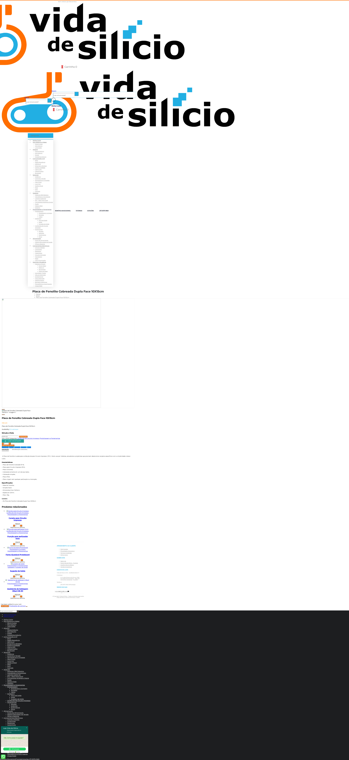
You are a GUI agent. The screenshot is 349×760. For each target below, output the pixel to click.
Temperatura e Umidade (42, 180)
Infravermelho (39, 171)
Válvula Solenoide (40, 275)
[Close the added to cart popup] (26, 606)
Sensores (36, 175)
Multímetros (42, 235)
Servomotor (42, 269)
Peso (36, 187)
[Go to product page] (18, 511)
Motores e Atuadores (39, 262)
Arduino (35, 149)
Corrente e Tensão (40, 178)
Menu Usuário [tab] (9, 616)
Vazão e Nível (39, 186)
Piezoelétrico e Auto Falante (43, 284)
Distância (38, 177)
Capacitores (38, 253)
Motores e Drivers (40, 264)
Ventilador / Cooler (40, 273)
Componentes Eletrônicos (41, 246)
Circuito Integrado (40, 255)
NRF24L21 (38, 164)
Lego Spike (38, 147)
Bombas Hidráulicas (41, 282)
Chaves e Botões (40, 247)
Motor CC (41, 267)
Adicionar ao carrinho (8, 445)
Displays (37, 207)
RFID (36, 160)
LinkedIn (17, 447)
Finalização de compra (17, 606)
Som (36, 189)
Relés (36, 258)
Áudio (37, 204)
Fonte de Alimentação (41, 240)
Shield (37, 155)
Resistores (38, 251)
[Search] (49, 100)
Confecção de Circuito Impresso (28, 438)
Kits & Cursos (39, 144)
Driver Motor (42, 266)
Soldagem (38, 218)
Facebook (5, 447)
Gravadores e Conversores (42, 197)
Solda (40, 222)
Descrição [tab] (5, 449)
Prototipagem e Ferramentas (42, 209)
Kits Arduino (38, 146)
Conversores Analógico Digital (44, 202)
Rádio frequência (40, 162)
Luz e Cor (38, 184)
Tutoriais (79, 210)
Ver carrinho (5, 606)
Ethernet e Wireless (41, 166)
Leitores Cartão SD (40, 198)
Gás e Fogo (38, 182)
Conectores (38, 249)
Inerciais (37, 191)
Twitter (11, 447)
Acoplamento (39, 276)
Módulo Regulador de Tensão (43, 242)
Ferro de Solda (43, 220)
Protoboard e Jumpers (45, 213)
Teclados (41, 215)
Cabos (40, 217)
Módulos (35, 193)
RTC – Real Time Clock (41, 200)
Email (29, 447)
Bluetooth (38, 173)
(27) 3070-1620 (104, 210)
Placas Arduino (39, 151)
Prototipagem (39, 211)
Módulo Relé (39, 206)
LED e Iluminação (40, 260)
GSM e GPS (38, 169)
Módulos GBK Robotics (41, 195)
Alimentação (37, 238)
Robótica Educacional (63, 210)
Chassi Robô (38, 286)
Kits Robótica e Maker (40, 142)
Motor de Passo (43, 271)
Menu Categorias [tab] (10, 615)
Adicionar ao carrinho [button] (17, 527)
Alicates (41, 231)
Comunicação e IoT (39, 158)
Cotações (90, 210)
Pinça (40, 236)
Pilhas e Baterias (40, 244)
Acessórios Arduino (40, 157)
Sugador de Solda (44, 224)
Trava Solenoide (39, 278)
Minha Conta (37, 140)
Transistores (38, 256)
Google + (24, 447)
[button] (77, 2)
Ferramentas (39, 229)
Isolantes (41, 233)
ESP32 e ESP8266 (40, 167)
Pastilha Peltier (39, 280)
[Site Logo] (118, 132)
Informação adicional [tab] (19, 449)
